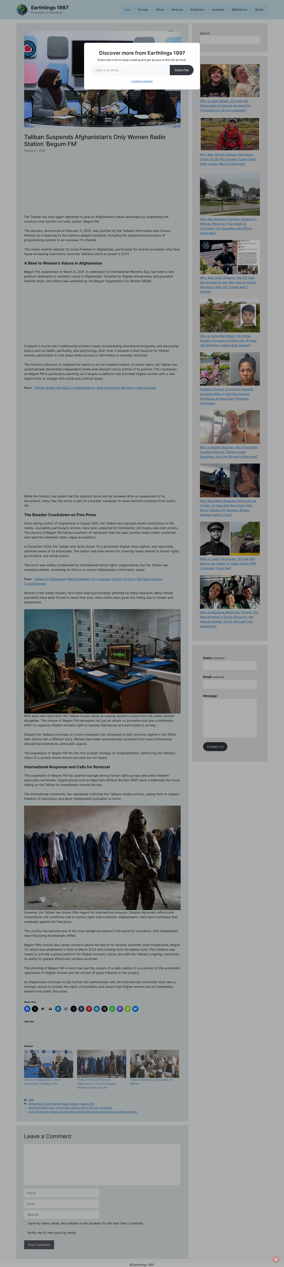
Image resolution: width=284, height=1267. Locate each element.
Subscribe (181, 70)
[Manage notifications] (276, 1259)
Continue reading (142, 81)
